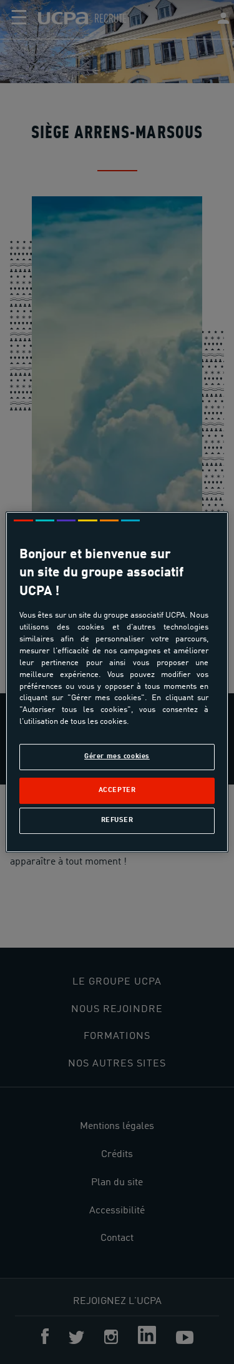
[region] (117, 682)
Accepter (117, 790)
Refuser (117, 820)
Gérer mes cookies (117, 756)
